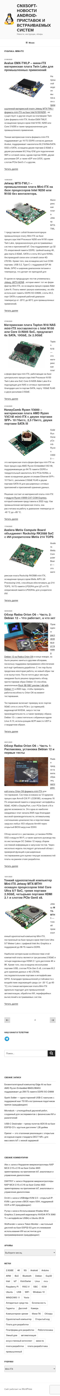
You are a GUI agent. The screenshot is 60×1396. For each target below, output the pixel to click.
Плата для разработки (17, 1324)
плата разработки (15, 1346)
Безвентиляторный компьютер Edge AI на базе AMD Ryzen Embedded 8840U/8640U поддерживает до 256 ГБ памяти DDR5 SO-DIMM (29, 1088)
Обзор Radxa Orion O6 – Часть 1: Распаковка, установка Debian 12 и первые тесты (29, 749)
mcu (46, 1281)
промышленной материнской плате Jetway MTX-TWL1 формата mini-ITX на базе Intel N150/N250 (29, 108)
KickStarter (25, 1281)
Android (34, 1270)
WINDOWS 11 (13, 1297)
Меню (32, 42)
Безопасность (39, 1302)
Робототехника (45, 1329)
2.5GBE (10, 1270)
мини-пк (40, 1340)
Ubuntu (9, 1291)
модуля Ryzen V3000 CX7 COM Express (26, 497)
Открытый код (42, 1319)
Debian (38, 1275)
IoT (15, 1281)
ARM (8, 1275)
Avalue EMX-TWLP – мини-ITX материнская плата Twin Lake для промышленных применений (28, 66)
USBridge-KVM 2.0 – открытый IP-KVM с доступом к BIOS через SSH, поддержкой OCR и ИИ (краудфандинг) (28, 1201)
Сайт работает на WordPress (18, 1388)
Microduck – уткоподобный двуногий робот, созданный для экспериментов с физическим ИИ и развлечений (29, 1114)
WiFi (27, 1291)
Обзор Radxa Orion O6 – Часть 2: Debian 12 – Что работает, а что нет (29, 616)
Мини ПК (36, 1313)
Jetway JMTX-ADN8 (14, 282)
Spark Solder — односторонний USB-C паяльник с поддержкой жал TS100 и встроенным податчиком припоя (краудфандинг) (29, 1101)
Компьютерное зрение (17, 1313)
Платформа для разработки (20, 1329)
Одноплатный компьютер (18, 1319)
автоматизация (28, 1335)
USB (19, 1291)
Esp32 (49, 1275)
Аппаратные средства (17, 1302)
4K (18, 1270)
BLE (17, 1275)
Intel (8, 1281)
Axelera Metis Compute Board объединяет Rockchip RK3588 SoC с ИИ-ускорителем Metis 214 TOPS (29, 533)
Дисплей (22, 1308)
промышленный (14, 1351)
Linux (37, 1281)
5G (25, 1270)
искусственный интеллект (19, 1340)
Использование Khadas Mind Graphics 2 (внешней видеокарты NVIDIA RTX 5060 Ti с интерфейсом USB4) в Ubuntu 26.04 (29, 1214)
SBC (35, 1286)
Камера (34, 1308)
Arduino (45, 1270)
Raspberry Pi (12, 1286)
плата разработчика (38, 1346)
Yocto (26, 1297)
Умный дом (11, 1335)
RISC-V (26, 1286)
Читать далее (11, 168)
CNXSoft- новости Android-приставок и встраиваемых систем (34, 18)
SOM (44, 1286)
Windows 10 (39, 1291)
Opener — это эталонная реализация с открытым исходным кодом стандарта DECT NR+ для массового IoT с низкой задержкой (29, 1137)
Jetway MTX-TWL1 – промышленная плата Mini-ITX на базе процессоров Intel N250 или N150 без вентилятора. (28, 188)
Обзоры (49, 1313)
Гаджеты (10, 1308)
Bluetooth (27, 1275)
